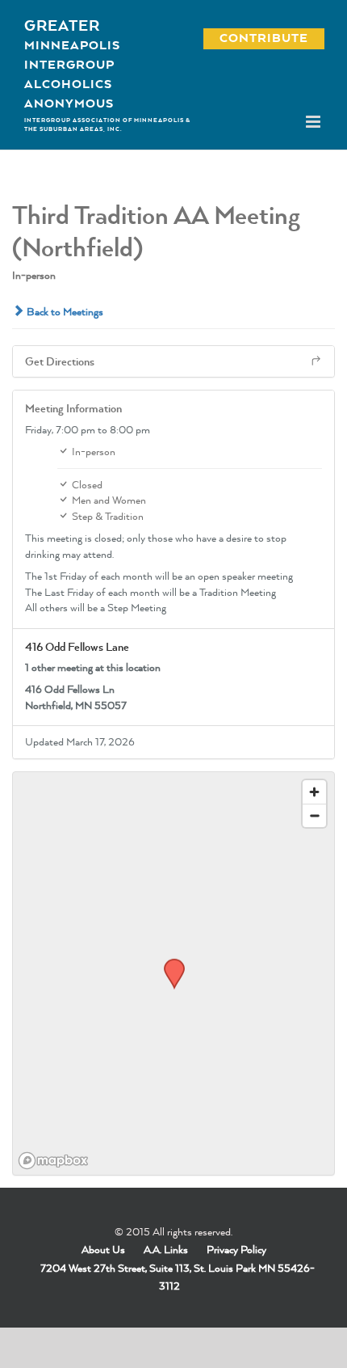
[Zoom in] (314, 792)
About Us (103, 1249)
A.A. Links (166, 1249)
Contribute (255, 37)
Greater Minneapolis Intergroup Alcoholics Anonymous (72, 64)
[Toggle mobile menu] (314, 121)
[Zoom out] (314, 815)
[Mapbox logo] (53, 1160)
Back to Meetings (63, 311)
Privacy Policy (236, 1249)
